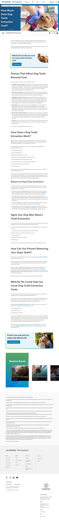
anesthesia (14, 98)
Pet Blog (27, 466)
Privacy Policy (9, 484)
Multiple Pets (8, 467)
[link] (49, 33)
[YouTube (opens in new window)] (17, 478)
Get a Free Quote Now (14, 342)
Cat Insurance (8, 460)
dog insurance (16, 47)
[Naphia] (46, 492)
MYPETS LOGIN (39, 458)
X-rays (16, 102)
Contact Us (27, 458)
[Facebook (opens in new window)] (7, 478)
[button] (28, 2)
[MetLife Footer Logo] (17, 451)
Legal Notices (17, 484)
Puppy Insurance (8, 462)
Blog (5, 5)
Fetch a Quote (17, 64)
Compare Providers (18, 460)
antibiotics (33, 105)
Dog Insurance (8, 458)
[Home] (2, 5)
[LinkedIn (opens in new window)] (14, 478)
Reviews (17, 458)
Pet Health (9, 5)
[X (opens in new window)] (10, 478)
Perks (16, 462)
